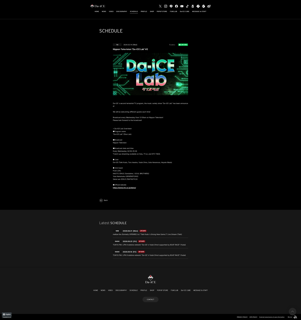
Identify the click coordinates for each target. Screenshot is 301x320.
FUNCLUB (173, 11)
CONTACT (150, 299)
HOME (97, 11)
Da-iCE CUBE (184, 11)
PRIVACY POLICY (242, 317)
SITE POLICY (253, 317)
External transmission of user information (271, 317)
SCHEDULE (134, 11)
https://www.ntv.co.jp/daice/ (124, 188)
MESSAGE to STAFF (199, 11)
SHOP (152, 11)
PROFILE (144, 11)
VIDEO (111, 11)
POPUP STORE (162, 11)
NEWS (104, 11)
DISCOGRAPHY (121, 11)
